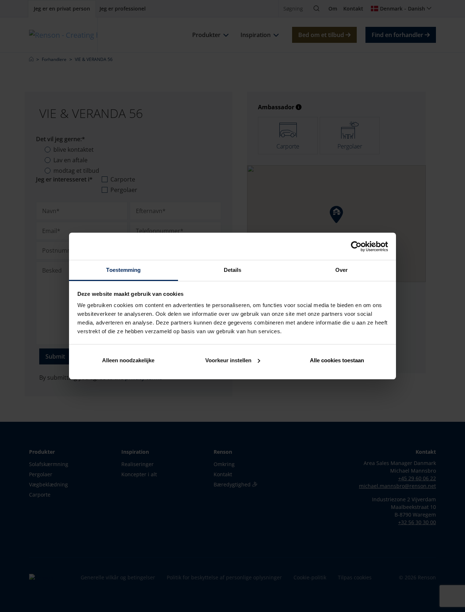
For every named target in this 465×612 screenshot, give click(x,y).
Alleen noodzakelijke (128, 360)
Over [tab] (341, 270)
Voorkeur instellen (228, 360)
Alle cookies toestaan (337, 360)
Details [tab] (233, 270)
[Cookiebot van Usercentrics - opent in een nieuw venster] (356, 246)
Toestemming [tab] (123, 270)
